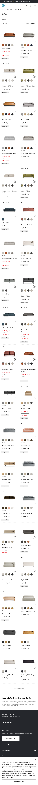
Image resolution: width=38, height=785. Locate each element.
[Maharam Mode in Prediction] (22, 45)
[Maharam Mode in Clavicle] (22, 148)
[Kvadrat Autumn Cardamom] (28, 185)
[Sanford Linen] (3, 80)
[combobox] (31, 24)
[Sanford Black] (6, 80)
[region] (19, 771)
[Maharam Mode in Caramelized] (22, 219)
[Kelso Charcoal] (9, 45)
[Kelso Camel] (25, 80)
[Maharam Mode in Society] (31, 45)
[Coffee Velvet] (25, 541)
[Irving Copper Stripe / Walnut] (9, 608)
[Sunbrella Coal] (6, 290)
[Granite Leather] (6, 148)
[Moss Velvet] (25, 440)
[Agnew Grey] (22, 114)
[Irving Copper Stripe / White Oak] (3, 608)
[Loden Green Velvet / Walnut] (6, 608)
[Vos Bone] (9, 80)
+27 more (4, 150)
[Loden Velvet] (22, 80)
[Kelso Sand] (12, 45)
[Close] (36, 759)
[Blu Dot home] (3, 5)
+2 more (3, 610)
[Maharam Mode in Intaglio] (3, 148)
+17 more (23, 476)
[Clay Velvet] (22, 440)
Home (3, 9)
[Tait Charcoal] (6, 574)
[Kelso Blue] (3, 219)
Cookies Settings (19, 781)
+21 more (23, 255)
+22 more (4, 476)
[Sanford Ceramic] (3, 440)
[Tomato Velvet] (28, 45)
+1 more (22, 47)
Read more (13, 705)
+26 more (23, 150)
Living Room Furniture (11, 9)
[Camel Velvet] (25, 114)
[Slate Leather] (9, 574)
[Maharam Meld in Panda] (12, 114)
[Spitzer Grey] (12, 253)
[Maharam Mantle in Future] (3, 671)
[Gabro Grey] (22, 290)
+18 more (23, 116)
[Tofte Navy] (6, 671)
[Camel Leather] (28, 608)
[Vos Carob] (31, 440)
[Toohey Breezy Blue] (3, 290)
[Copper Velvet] (28, 541)
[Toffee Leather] (3, 45)
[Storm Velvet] (6, 324)
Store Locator (10, 738)
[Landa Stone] (12, 541)
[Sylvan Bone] (12, 80)
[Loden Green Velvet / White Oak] (12, 608)
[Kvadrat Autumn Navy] (25, 185)
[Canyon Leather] (25, 45)
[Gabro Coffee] (6, 45)
